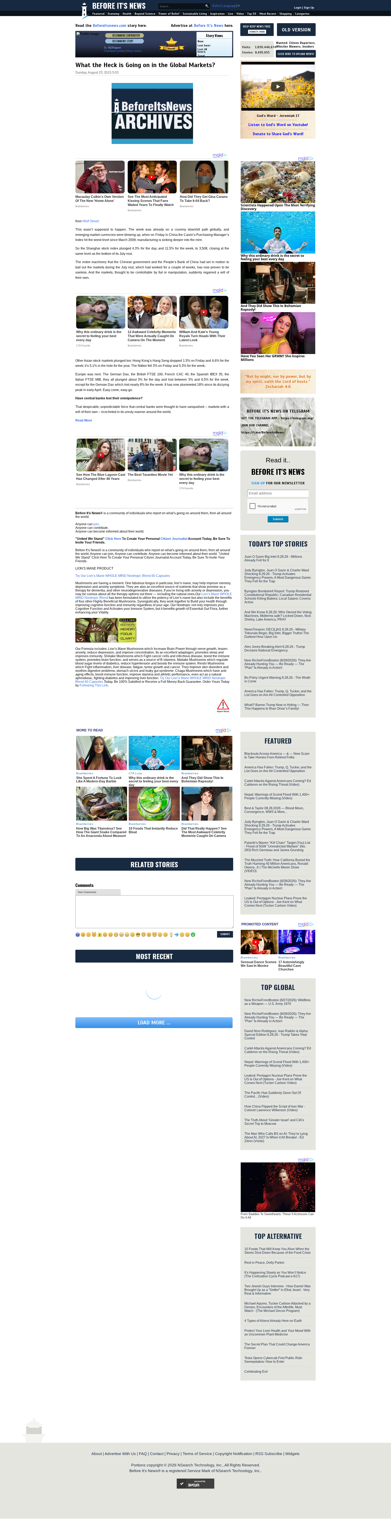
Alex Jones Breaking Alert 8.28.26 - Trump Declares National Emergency (274, 648)
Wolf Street (90, 221)
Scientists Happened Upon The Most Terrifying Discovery (278, 207)
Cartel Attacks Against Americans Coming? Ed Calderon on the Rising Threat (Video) (277, 782)
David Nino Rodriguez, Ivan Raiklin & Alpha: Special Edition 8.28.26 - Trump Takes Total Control (276, 1034)
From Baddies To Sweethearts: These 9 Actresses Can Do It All (277, 1215)
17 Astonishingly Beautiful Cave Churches (291, 965)
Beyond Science (145, 13)
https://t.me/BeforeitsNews (262, 432)
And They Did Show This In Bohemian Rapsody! (202, 779)
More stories (134, 50)
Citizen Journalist (173, 538)
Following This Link (94, 685)
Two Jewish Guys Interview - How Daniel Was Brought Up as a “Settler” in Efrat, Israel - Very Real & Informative (277, 1289)
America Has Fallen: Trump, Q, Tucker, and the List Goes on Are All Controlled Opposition (278, 693)
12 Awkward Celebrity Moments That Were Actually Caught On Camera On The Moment (152, 336)
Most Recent (267, 13)
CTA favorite (83, 345)
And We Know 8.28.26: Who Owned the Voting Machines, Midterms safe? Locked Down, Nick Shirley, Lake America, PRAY (278, 615)
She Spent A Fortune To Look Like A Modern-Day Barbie (99, 779)
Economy (113, 13)
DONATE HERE (257, 31)
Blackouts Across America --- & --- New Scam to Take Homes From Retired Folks (276, 755)
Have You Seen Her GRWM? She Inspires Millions (273, 358)
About (96, 1454)
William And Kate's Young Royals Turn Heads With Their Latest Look (202, 336)
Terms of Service (197, 1454)
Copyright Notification (233, 1454)
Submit (278, 519)
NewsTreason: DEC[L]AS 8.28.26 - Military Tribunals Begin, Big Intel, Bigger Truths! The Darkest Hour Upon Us (276, 633)
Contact (157, 1454)
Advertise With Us (120, 1454)
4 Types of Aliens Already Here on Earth (273, 1320)
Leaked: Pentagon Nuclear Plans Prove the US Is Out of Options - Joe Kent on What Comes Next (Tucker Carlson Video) (275, 901)
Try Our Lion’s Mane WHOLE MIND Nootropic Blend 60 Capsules (122, 575)
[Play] (278, 86)
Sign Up (309, 7)
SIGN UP (258, 483)
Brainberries (134, 345)
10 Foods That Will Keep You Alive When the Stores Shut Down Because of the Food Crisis (277, 1250)
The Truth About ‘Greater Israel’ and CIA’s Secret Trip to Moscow (274, 1121)
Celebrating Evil (256, 1371)
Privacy (173, 1454)
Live (230, 13)
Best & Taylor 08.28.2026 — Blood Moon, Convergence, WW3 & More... (274, 810)
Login (297, 7)
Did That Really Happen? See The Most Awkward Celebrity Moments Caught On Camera (204, 832)
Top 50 (251, 13)
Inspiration (217, 13)
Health (127, 13)
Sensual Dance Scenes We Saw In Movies (259, 963)
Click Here (113, 538)
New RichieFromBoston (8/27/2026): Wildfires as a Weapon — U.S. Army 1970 (277, 1001)
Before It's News (119, 5)
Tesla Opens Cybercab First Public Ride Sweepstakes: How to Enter (273, 1359)
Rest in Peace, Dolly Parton (264, 1262)
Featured (98, 13)
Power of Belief (169, 13)
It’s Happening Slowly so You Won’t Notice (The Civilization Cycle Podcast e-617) (275, 1274)
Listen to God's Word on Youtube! (278, 124)
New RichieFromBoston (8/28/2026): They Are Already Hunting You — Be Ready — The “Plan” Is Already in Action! (277, 664)
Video (240, 13)
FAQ (143, 1454)
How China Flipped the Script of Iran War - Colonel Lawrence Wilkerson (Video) (274, 1108)
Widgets (292, 1454)
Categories (302, 13)
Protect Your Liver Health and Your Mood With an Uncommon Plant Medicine (277, 1332)
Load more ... (154, 1022)
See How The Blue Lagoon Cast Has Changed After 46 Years (100, 476)
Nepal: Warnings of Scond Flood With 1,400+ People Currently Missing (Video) (276, 796)
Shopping (285, 13)
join (96, 524)
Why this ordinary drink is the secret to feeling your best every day (98, 336)
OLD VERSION (296, 30)
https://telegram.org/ (297, 418)
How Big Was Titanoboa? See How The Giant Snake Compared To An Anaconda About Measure (101, 832)
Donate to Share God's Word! (278, 134)
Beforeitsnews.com (109, 25)
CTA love (135, 773)
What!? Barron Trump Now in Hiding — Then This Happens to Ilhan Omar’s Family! (276, 706)
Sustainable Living (195, 13)
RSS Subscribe (268, 1454)
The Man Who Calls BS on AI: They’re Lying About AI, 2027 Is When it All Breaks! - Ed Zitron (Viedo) (276, 1137)
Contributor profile (114, 50)
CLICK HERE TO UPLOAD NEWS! (296, 54)
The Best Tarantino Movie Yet (150, 474)
